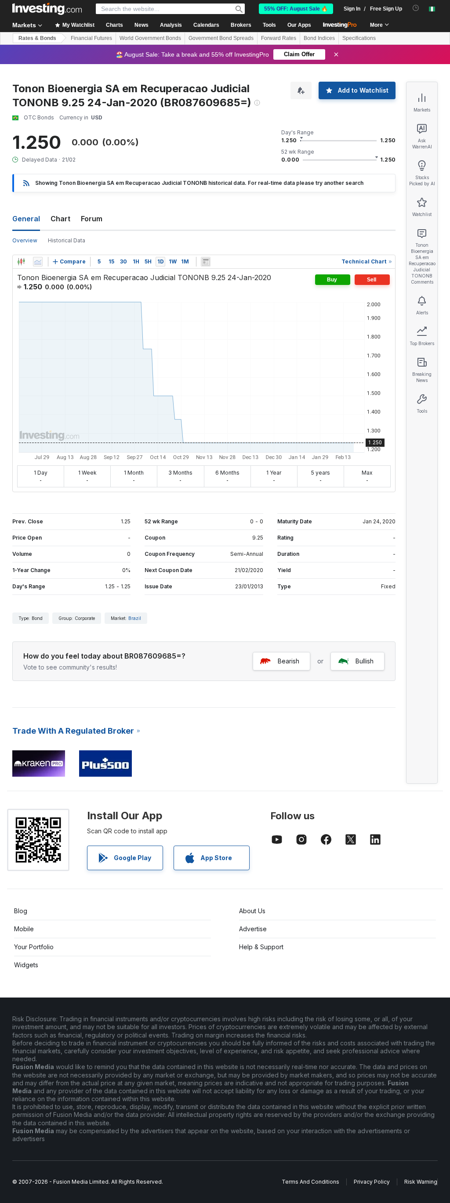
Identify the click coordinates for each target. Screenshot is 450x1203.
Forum (91, 218)
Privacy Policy (372, 1181)
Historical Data (66, 240)
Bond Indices (319, 38)
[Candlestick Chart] (21, 262)
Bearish (288, 661)
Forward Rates (278, 38)
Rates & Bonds (37, 38)
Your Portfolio (34, 947)
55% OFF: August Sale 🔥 (296, 9)
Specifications (359, 38)
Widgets (26, 965)
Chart (60, 218)
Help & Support (261, 947)
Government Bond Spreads (221, 38)
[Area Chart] (38, 262)
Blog (20, 911)
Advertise (253, 929)
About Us (252, 911)
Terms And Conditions (310, 1181)
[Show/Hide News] (205, 262)
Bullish (365, 661)
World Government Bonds (150, 38)
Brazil (134, 618)
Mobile (24, 929)
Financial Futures (91, 38)
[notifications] (416, 8)
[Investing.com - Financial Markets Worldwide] (47, 9)
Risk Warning (420, 1181)
